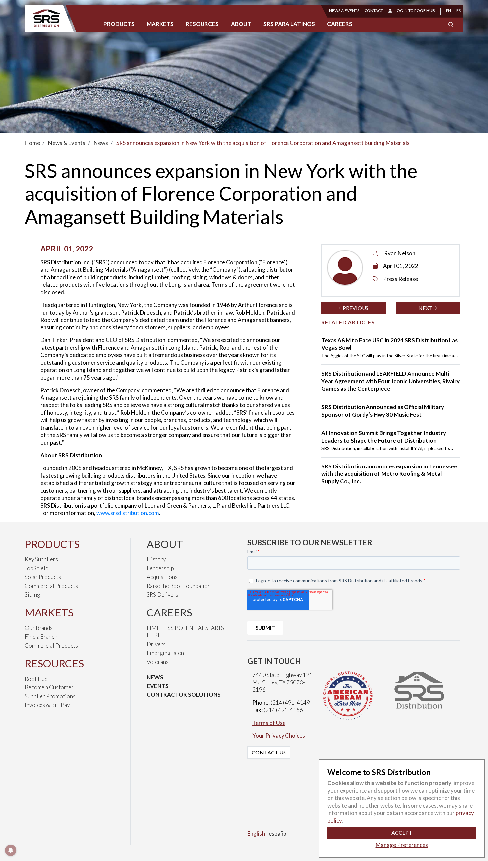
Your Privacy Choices (278, 735)
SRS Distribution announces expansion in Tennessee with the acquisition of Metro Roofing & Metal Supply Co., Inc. (389, 474)
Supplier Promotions (50, 696)
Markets (160, 23)
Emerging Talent (166, 652)
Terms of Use (268, 722)
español (278, 833)
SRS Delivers (162, 594)
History (156, 559)
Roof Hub (36, 678)
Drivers (156, 644)
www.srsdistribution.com (127, 512)
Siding (32, 594)
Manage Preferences (402, 844)
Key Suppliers (41, 559)
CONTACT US (269, 752)
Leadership (160, 568)
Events (158, 685)
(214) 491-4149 (290, 702)
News (155, 677)
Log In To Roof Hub (415, 10)
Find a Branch (41, 636)
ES (458, 10)
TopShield (36, 568)
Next (426, 308)
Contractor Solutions (184, 694)
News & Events (344, 10)
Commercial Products (51, 585)
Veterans (158, 661)
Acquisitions (162, 576)
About (241, 23)
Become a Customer (49, 687)
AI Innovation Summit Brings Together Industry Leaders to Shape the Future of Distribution (383, 436)
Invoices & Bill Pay (47, 704)
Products (119, 23)
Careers (339, 23)
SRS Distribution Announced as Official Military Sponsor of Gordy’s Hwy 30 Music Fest (382, 410)
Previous (355, 308)
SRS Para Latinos (289, 23)
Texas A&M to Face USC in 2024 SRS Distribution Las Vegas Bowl (389, 344)
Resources (202, 23)
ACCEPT (401, 832)
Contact (374, 10)
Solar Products (43, 576)
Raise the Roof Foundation (179, 585)
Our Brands (39, 627)
